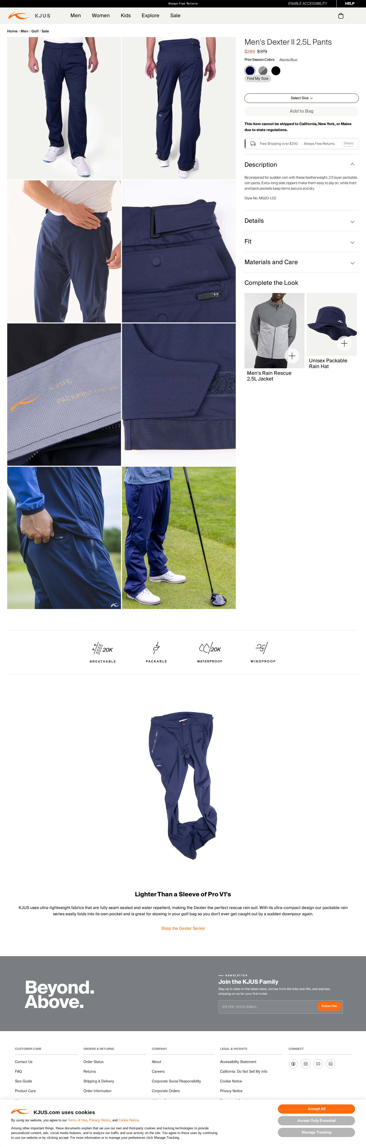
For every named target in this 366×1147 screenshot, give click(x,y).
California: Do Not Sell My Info (243, 1071)
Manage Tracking (316, 1132)
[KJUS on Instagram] (305, 1064)
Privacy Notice (99, 1120)
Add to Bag (301, 111)
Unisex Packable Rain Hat (328, 364)
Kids (126, 15)
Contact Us (23, 1061)
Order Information (97, 1090)
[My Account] (330, 15)
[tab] (341, 15)
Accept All (316, 1109)
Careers (158, 1071)
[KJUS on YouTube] (318, 1064)
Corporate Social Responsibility (176, 1080)
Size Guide (23, 1080)
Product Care (25, 1090)
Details (349, 143)
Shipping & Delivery (98, 1080)
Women (101, 15)
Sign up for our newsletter (238, 3)
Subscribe (331, 1006)
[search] (320, 16)
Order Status (93, 1061)
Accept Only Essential (316, 1120)
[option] (64, 108)
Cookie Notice (129, 1120)
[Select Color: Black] (276, 71)
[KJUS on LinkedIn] (330, 1064)
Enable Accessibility (307, 4)
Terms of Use (77, 1120)
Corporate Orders (166, 1090)
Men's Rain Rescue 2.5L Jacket (269, 376)
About (156, 1061)
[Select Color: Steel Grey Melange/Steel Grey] (263, 71)
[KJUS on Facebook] (293, 1064)
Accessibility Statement (238, 1061)
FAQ (18, 1071)
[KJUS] (29, 15)
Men (75, 15)
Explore (150, 15)
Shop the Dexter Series (183, 928)
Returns (89, 1071)
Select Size (299, 98)
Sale (175, 15)
